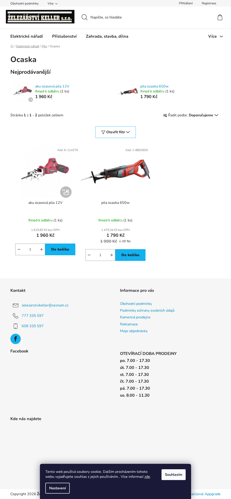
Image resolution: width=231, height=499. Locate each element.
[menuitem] (26, 36)
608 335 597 (33, 326)
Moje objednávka (133, 331)
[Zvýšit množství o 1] (41, 249)
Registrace (209, 3)
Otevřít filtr (115, 132)
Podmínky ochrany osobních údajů (147, 310)
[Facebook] (15, 339)
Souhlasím (173, 474)
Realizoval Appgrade (204, 494)
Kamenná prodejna (135, 317)
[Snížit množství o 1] (19, 249)
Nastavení (57, 488)
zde (147, 476)
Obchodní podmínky (24, 3)
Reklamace (129, 324)
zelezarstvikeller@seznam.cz (45, 305)
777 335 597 (33, 315)
